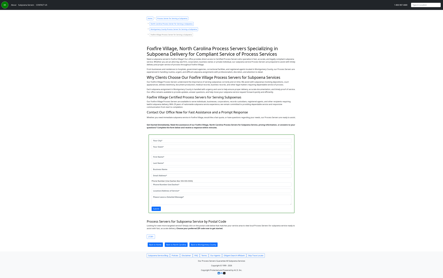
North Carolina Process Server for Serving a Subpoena (172, 24)
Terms (204, 255)
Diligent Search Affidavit (234, 255)
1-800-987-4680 (400, 5)
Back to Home (155, 244)
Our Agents (215, 255)
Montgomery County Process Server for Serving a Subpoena (174, 29)
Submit (156, 209)
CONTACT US (41, 5)
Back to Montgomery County (203, 244)
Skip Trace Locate (255, 255)
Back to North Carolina (176, 244)
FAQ (196, 255)
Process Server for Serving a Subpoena (172, 18)
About (13, 5)
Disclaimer (186, 255)
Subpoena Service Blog (158, 255)
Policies (175, 255)
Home (150, 18)
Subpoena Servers (26, 5)
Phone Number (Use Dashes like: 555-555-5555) (172, 181)
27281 (150, 236)
